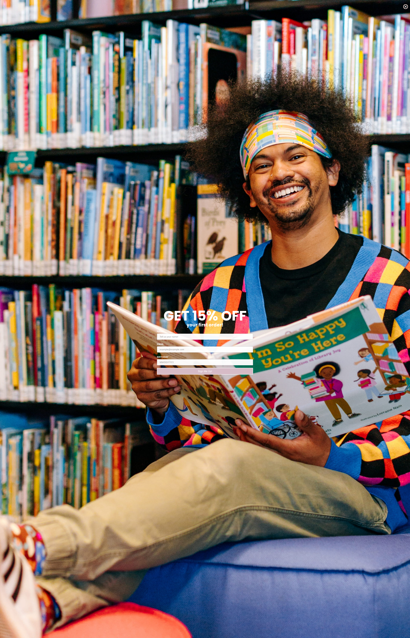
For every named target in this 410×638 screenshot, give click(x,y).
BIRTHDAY (162, 357)
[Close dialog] (406, 7)
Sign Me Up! (205, 371)
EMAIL (160, 344)
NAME (160, 331)
